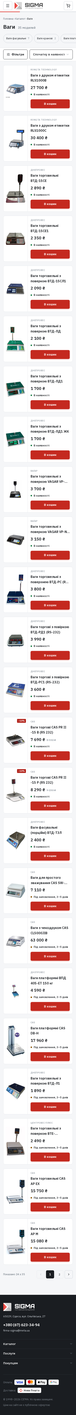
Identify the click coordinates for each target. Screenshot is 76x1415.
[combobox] (51, 54)
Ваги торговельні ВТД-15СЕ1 (44, 228)
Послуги (9, 1353)
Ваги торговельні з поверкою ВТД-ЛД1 (47, 378)
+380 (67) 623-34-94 (21, 1324)
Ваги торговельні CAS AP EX (48, 1181)
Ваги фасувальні (17, 38)
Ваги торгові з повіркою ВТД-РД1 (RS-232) (50, 629)
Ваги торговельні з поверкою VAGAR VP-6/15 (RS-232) (48, 481)
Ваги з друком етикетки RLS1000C (50, 128)
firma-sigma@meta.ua (16, 1330)
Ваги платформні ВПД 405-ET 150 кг (48, 980)
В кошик (50, 104)
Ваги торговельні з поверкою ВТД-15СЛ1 (48, 278)
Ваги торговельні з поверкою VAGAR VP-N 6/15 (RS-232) (49, 531)
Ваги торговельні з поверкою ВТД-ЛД (46, 328)
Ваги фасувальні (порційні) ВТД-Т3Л (46, 830)
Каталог (20, 18)
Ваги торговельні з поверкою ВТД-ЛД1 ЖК (50, 429)
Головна (8, 18)
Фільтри (18, 54)
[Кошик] (68, 5)
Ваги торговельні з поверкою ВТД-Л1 (46, 1081)
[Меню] (7, 5)
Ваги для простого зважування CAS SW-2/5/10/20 (47, 883)
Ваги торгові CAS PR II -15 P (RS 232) (48, 780)
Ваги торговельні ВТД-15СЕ (44, 178)
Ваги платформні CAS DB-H (48, 1030)
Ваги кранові (46, 38)
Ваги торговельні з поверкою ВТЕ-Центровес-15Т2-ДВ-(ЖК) (48, 1136)
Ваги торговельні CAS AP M (48, 1231)
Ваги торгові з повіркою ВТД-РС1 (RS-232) (50, 679)
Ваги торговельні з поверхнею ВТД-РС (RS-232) (50, 582)
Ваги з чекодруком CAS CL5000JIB (49, 930)
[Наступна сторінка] (69, 1274)
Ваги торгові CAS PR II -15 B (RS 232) (48, 730)
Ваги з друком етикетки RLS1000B (50, 78)
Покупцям (10, 1363)
